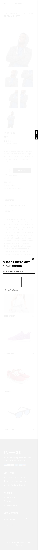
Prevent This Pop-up (11, 290)
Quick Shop (36, 135)
